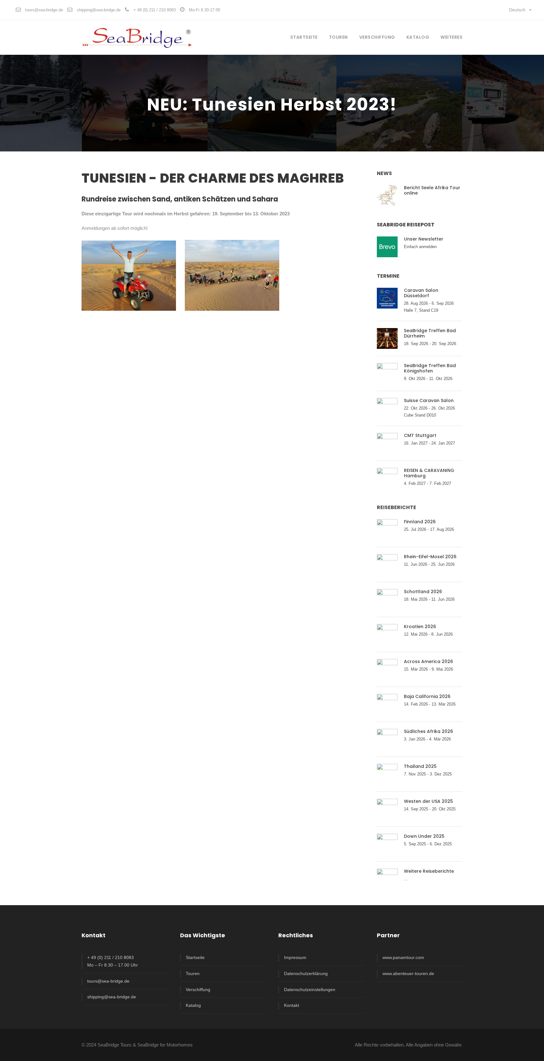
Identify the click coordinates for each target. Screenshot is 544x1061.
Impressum (295, 957)
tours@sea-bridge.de (44, 10)
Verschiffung (198, 989)
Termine (388, 276)
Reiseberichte (396, 507)
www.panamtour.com (403, 957)
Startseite (304, 37)
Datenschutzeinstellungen (309, 989)
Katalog (417, 37)
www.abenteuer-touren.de (408, 973)
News (384, 173)
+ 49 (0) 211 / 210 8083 (154, 10)
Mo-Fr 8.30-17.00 (204, 10)
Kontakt (291, 1005)
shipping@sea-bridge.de (99, 10)
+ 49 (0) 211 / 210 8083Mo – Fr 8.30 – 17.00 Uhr (112, 961)
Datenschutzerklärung (306, 973)
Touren (193, 973)
